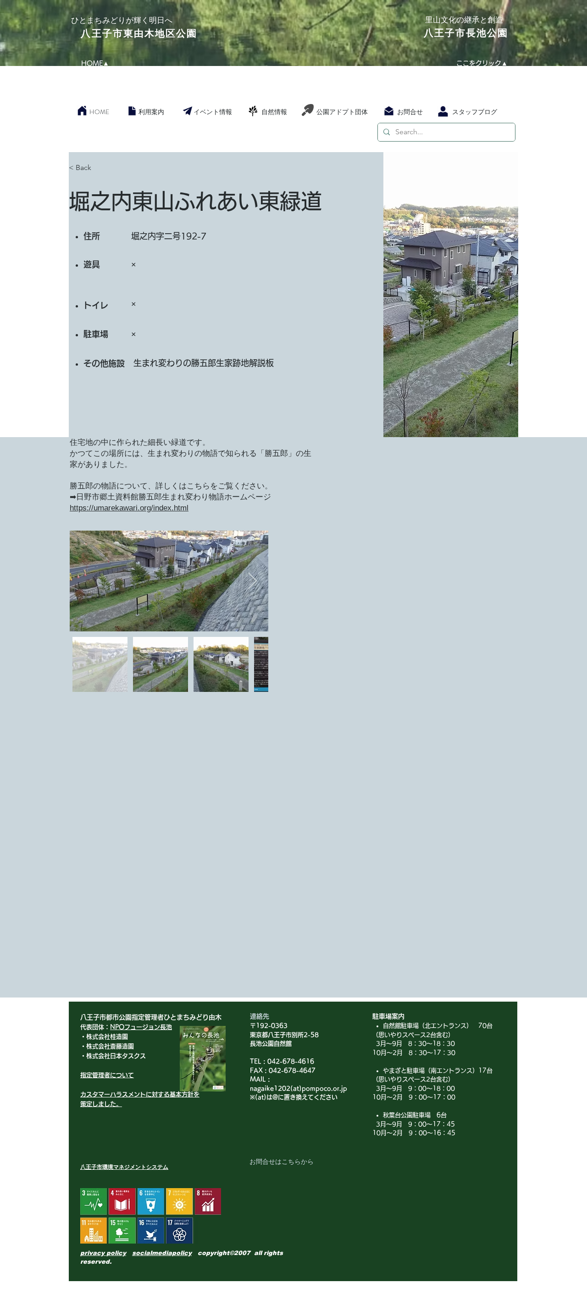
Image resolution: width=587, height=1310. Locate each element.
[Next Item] (252, 581)
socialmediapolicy (162, 1253)
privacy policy (103, 1253)
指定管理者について (107, 1075)
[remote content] (425, 506)
